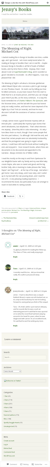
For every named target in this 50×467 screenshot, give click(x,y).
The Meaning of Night (27, 210)
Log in (6, 444)
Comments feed (9, 452)
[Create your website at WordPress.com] (25, 2)
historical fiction (35, 208)
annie (15, 246)
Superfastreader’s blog (23, 72)
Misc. (5, 419)
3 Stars (20, 208)
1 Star (6, 396)
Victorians (38, 210)
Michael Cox (16, 210)
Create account (9, 441)
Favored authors (9, 415)
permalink (14, 212)
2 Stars (6, 400)
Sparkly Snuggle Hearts (11, 423)
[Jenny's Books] (25, 39)
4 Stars (6, 407)
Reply (15, 257)
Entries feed (8, 448)
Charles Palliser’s (31, 100)
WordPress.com (9, 456)
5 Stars (6, 411)
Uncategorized (9, 426)
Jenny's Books (16, 9)
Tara (15, 269)
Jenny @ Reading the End (24, 45)
